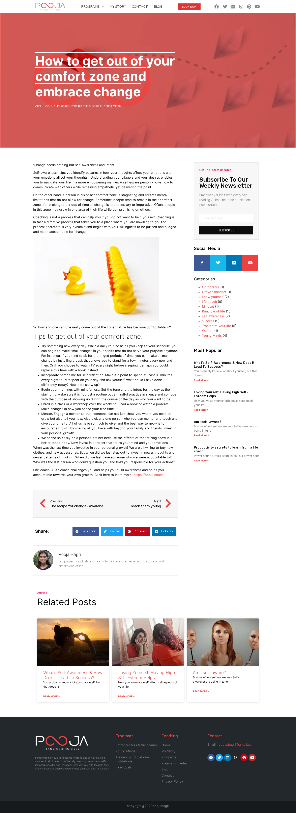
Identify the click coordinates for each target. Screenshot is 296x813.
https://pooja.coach (149, 475)
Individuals (124, 767)
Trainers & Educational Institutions (133, 759)
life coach (63, 105)
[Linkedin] (232, 6)
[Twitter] (224, 6)
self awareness (213, 316)
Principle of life (80, 105)
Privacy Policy (172, 781)
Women (207, 331)
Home (166, 745)
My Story (118, 6)
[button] (85, 531)
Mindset (208, 306)
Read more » (51, 696)
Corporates (210, 287)
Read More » (201, 380)
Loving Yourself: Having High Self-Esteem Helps (146, 675)
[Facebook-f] (202, 263)
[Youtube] (257, 6)
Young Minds (112, 105)
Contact (140, 6)
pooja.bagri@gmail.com (236, 744)
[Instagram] (240, 6)
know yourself (213, 297)
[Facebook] (216, 6)
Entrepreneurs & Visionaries (136, 745)
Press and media (174, 763)
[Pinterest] (249, 6)
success (97, 105)
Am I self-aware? (207, 422)
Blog (158, 6)
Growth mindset (214, 292)
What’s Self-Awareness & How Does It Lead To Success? (72, 675)
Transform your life (216, 326)
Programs (90, 6)
